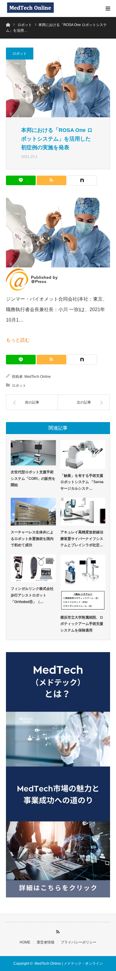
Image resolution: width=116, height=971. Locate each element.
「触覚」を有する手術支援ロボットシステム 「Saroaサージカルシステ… (82, 482)
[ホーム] (8, 24)
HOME (25, 942)
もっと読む (18, 340)
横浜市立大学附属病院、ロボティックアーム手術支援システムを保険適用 (81, 623)
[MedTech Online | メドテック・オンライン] (30, 8)
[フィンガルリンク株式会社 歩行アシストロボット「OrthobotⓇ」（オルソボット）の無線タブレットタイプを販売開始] (33, 568)
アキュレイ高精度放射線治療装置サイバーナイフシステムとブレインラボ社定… (81, 538)
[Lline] (21, 180)
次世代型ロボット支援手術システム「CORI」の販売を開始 (33, 478)
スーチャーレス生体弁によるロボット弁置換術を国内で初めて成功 (32, 538)
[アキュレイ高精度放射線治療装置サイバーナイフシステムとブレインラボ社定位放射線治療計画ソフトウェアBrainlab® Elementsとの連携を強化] (83, 512)
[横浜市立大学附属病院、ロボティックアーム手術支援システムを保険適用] (83, 583)
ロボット (19, 53)
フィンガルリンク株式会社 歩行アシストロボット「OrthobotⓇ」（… (33, 595)
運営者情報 (45, 942)
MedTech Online (37, 377)
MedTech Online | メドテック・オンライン (69, 963)
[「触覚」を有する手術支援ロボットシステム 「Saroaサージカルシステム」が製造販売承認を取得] (83, 454)
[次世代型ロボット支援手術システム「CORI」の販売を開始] (33, 452)
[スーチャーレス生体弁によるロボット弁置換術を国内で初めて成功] (33, 512)
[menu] (107, 8)
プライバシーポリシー (78, 942)
